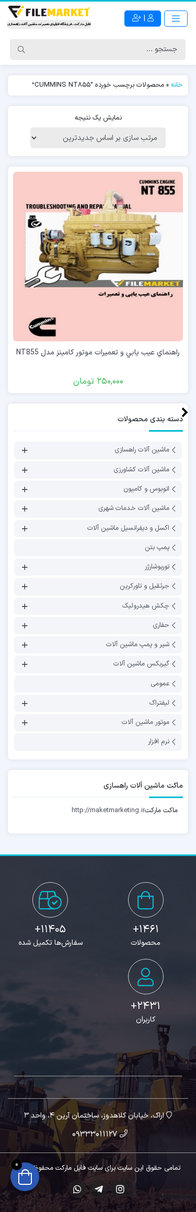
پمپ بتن (157, 547)
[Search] (21, 49)
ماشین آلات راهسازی (141, 450)
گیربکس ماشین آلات (141, 664)
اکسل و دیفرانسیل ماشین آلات (128, 528)
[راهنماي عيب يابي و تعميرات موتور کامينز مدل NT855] (98, 256)
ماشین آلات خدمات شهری (133, 509)
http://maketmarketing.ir (108, 810)
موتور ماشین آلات (145, 722)
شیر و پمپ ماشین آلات (137, 644)
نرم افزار (158, 742)
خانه (177, 85)
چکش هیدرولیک (145, 606)
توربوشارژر (157, 567)
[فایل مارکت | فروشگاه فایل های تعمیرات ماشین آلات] (49, 18)
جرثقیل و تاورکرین (144, 586)
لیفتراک (159, 703)
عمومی (160, 684)
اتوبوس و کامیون (146, 489)
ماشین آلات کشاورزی (141, 470)
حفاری (161, 625)
